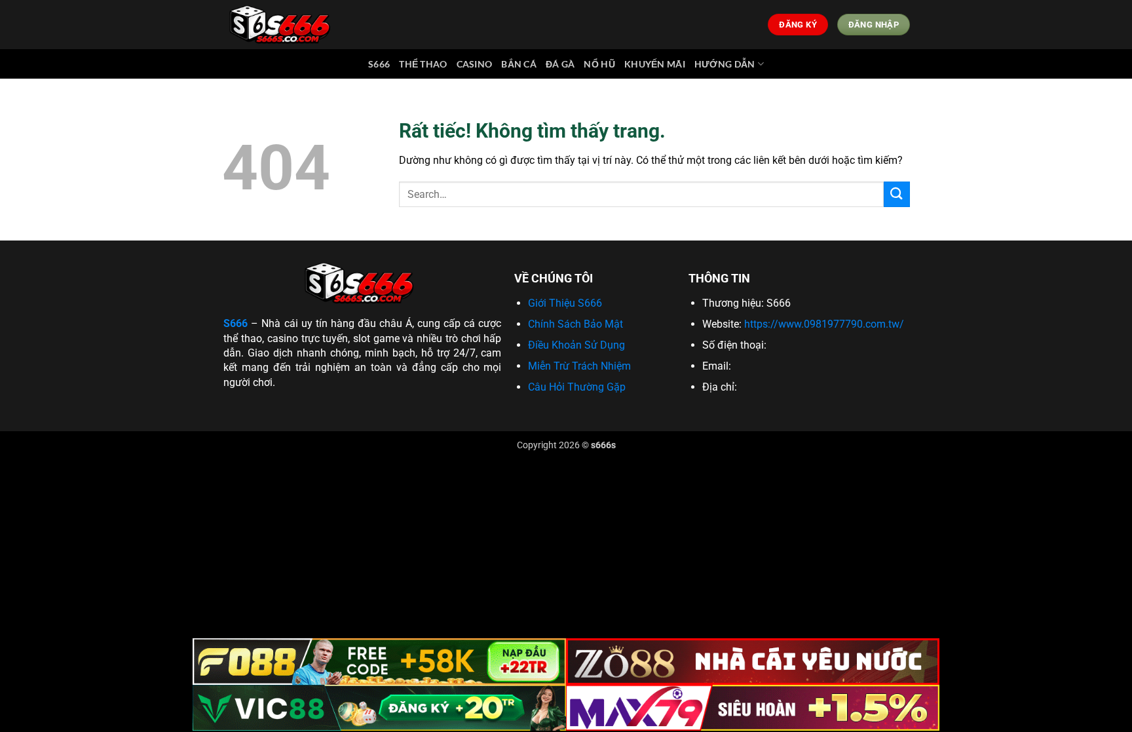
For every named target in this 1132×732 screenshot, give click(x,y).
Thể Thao (423, 63)
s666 (379, 63)
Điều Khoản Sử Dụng (576, 345)
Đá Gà (560, 63)
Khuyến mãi (654, 63)
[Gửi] (897, 194)
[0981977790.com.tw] (282, 24)
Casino (475, 63)
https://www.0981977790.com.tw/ (824, 324)
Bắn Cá (519, 63)
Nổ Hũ (599, 63)
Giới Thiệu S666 (565, 303)
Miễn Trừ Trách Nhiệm (579, 366)
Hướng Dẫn (724, 63)
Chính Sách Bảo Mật (575, 324)
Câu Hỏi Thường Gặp (577, 387)
